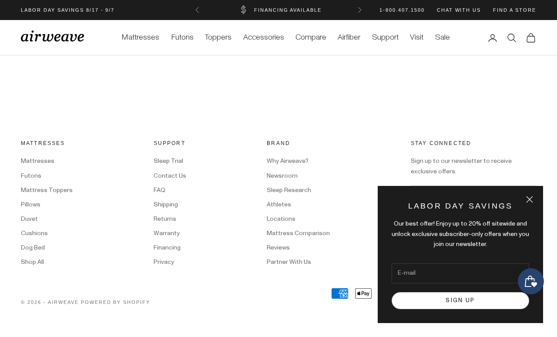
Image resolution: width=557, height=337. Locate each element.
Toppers (218, 37)
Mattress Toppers (47, 190)
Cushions (34, 233)
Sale (442, 37)
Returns (165, 219)
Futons (182, 37)
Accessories (263, 37)
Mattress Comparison (298, 233)
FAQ (159, 190)
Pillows (30, 205)
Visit (416, 37)
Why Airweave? (288, 161)
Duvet (29, 219)
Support (385, 37)
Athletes (279, 205)
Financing (167, 248)
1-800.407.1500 (402, 10)
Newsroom (282, 176)
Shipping (166, 205)
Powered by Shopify (116, 302)
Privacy (164, 262)
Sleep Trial (168, 161)
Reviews (278, 248)
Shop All (32, 262)
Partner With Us (289, 262)
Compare (310, 37)
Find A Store (514, 10)
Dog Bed (33, 248)
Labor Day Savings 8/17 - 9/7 (67, 10)
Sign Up (460, 300)
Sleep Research (289, 190)
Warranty (167, 233)
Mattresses (140, 37)
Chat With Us (459, 10)
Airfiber (349, 37)
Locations (281, 219)
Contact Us (170, 176)
